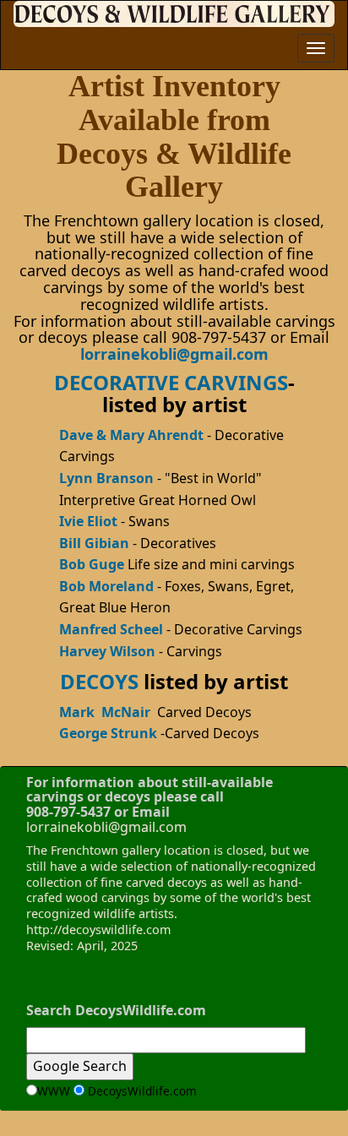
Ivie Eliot (88, 521)
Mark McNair (104, 712)
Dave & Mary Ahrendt (131, 435)
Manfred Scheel (112, 629)
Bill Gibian (96, 543)
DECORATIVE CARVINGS (171, 382)
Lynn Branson (106, 478)
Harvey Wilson (107, 651)
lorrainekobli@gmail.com (174, 354)
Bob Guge (91, 564)
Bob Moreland (106, 586)
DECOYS (99, 681)
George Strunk (108, 733)
